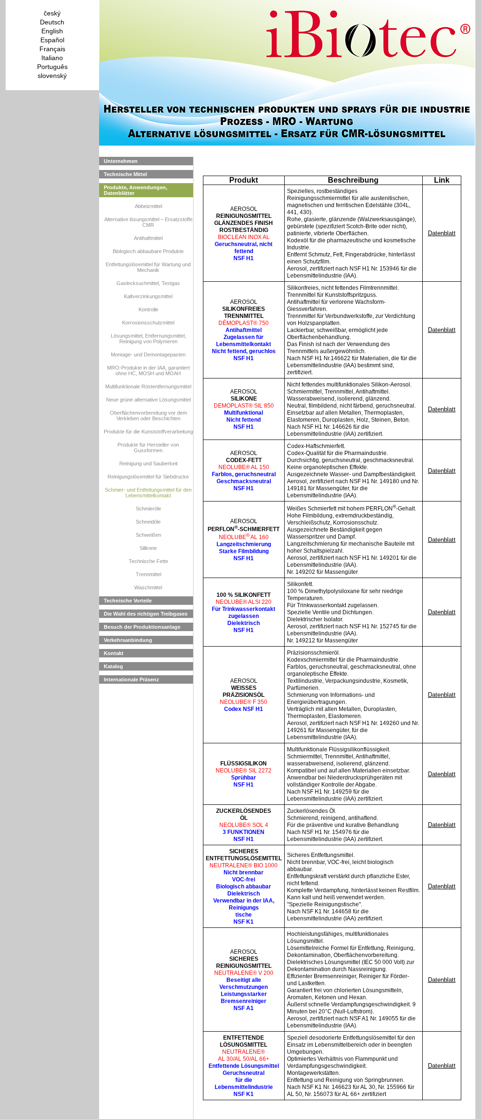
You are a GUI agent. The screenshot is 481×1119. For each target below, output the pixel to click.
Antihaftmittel (148, 238)
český (52, 13)
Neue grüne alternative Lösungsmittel (148, 399)
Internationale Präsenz (131, 679)
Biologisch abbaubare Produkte (148, 251)
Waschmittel (148, 587)
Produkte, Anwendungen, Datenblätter (135, 190)
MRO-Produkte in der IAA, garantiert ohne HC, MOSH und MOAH (148, 370)
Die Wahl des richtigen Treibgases (145, 614)
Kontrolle (148, 309)
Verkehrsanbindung (128, 640)
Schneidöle (148, 522)
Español (52, 40)
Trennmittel (148, 574)
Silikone (148, 548)
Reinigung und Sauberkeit (148, 463)
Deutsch (52, 22)
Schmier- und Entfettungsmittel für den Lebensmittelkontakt (148, 492)
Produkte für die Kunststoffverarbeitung (148, 431)
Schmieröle (148, 508)
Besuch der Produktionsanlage (142, 627)
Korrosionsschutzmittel (148, 322)
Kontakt (114, 653)
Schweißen (148, 535)
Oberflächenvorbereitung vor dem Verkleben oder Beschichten (148, 415)
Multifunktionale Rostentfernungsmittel (148, 386)
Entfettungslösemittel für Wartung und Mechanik (148, 267)
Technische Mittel (125, 174)
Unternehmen (121, 161)
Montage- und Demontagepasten (148, 354)
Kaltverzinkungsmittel (148, 296)
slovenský (52, 75)
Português (52, 66)
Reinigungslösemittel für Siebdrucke (148, 476)
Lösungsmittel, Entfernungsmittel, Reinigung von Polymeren (148, 338)
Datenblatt (442, 233)
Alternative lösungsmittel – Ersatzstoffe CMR (148, 222)
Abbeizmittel (148, 206)
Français (52, 49)
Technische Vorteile (128, 600)
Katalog (113, 666)
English (52, 31)
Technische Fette (148, 561)
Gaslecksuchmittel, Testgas (148, 283)
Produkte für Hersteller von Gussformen (148, 447)
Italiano (52, 58)
